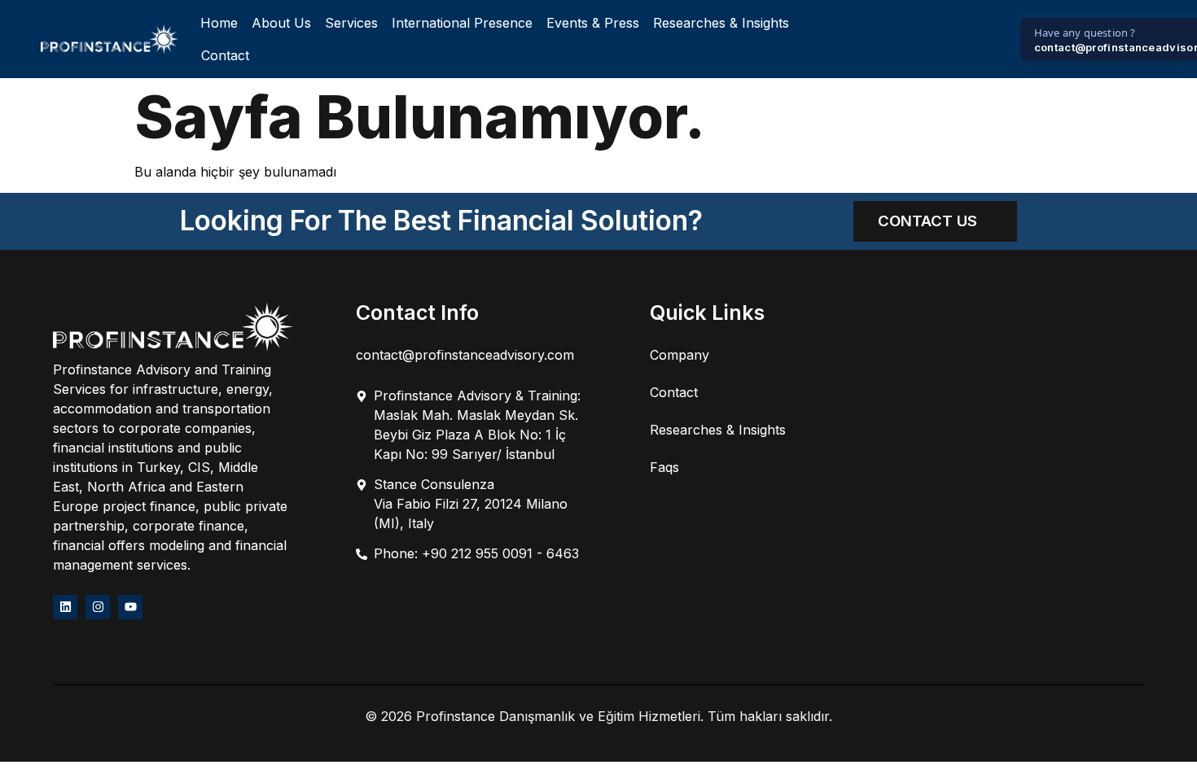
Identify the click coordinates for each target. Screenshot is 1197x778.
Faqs (664, 467)
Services (351, 23)
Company (679, 355)
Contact (225, 55)
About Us (281, 23)
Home (219, 23)
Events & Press (592, 23)
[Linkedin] (65, 607)
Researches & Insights (721, 23)
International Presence (462, 23)
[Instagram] (98, 607)
